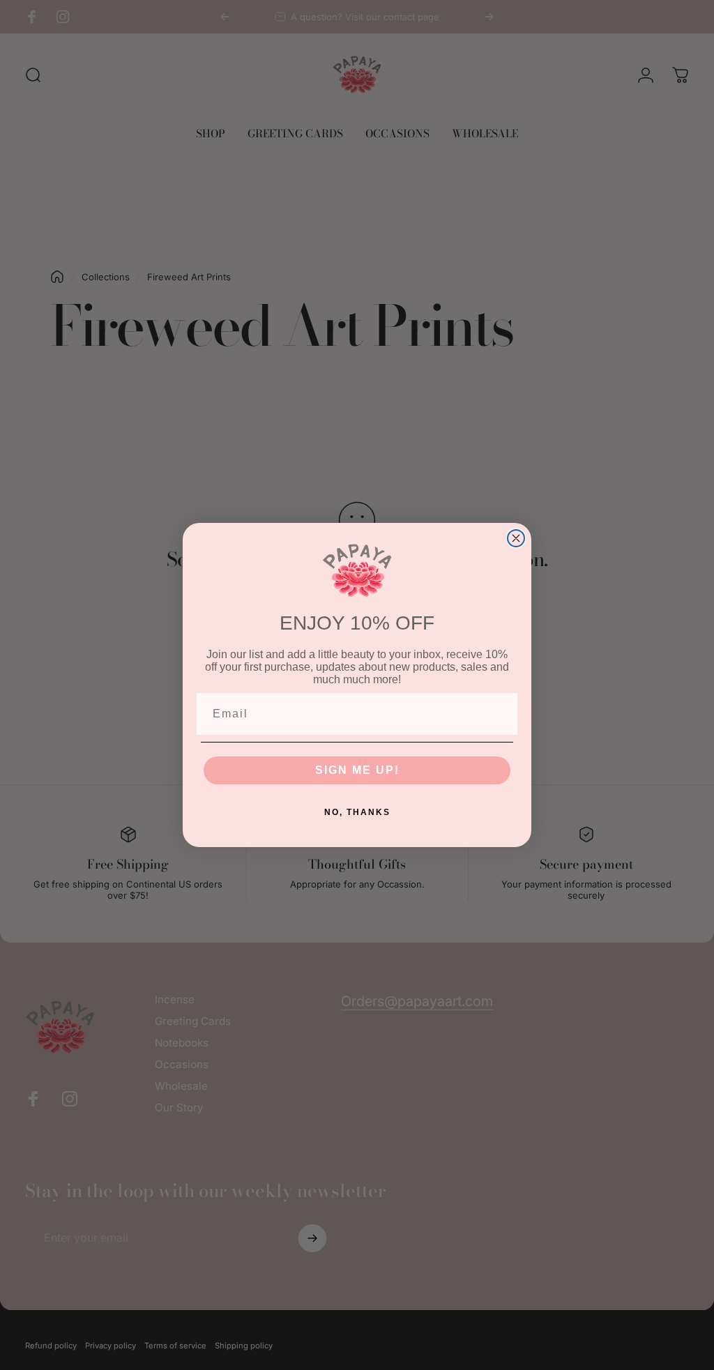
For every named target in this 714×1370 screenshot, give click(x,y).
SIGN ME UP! (357, 770)
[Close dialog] (516, 538)
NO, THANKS (357, 812)
